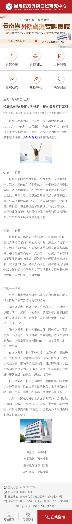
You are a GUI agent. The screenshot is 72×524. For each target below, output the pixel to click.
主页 (6, 99)
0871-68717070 (27, 487)
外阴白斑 (31, 137)
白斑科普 (17, 99)
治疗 (27, 99)
